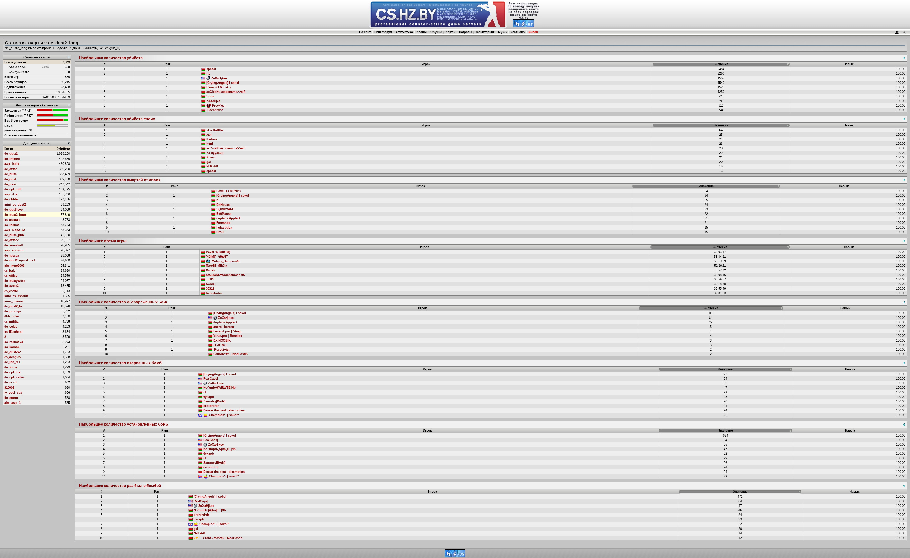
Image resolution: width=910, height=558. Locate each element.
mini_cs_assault (16, 296)
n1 (207, 73)
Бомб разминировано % (18, 128)
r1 (204, 392)
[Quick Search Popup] (904, 32)
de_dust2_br (13, 306)
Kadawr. (211, 139)
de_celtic (10, 326)
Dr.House (222, 205)
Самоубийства (19, 72)
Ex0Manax (223, 214)
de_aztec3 (11, 286)
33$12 (209, 288)
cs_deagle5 (12, 357)
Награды (465, 32)
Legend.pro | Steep (226, 331)
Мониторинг (485, 32)
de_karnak (11, 347)
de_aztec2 (11, 240)
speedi (210, 69)
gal (208, 162)
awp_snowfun (14, 250)
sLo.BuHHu (214, 130)
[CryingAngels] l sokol (222, 83)
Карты (450, 32)
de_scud (10, 382)
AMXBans (517, 32)
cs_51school (13, 331)
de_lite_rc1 (12, 362)
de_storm (11, 398)
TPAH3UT (219, 345)
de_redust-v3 (13, 342)
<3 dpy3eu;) (214, 153)
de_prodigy (12, 311)
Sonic (210, 96)
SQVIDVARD (224, 209)
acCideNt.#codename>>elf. (225, 92)
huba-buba (223, 227)
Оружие (436, 32)
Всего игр (11, 77)
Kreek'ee (217, 105)
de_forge (10, 367)
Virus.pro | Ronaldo (227, 336)
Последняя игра (16, 97)
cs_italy (9, 270)
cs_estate (11, 291)
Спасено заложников (20, 135)
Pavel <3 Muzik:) (218, 87)
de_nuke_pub (14, 235)
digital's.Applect (227, 218)
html (209, 143)
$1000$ (9, 387)
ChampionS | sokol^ (223, 415)
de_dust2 (11, 153)
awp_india (11, 164)
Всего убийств (15, 62)
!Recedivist (214, 110)
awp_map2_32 (14, 230)
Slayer (210, 157)
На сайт (365, 32)
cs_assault (12, 219)
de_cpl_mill (12, 189)
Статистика (404, 32)
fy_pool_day (13, 392)
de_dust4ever (14, 209)
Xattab (210, 270)
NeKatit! (211, 166)
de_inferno (12, 159)
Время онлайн (15, 92)
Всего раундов (15, 82)
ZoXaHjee (212, 101)
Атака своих (17, 67)
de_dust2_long (15, 214)
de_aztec (10, 169)
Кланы (422, 32)
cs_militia (11, 321)
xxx (208, 134)
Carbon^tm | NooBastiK (230, 354)
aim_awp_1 (12, 403)
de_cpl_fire (12, 372)
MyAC (502, 32)
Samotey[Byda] (213, 401)
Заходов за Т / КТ (17, 110)
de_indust (11, 225)
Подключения (15, 87)
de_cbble (11, 199)
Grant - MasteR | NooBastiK (222, 538)
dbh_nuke (11, 316)
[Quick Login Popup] (897, 32)
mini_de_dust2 (15, 204)
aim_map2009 (14, 265)
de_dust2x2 (12, 352)
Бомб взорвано (16, 120)
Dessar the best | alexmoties (223, 410)
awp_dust (11, 194)
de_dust (10, 179)
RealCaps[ (210, 378)
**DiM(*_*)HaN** (216, 256)
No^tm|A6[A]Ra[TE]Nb (219, 387)
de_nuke (10, 174)
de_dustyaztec (14, 281)
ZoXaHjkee (218, 78)
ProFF (220, 232)
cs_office (10, 275)
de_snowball (13, 245)
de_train (10, 184)
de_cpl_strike (14, 377)
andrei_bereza (223, 326)
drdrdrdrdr (210, 406)
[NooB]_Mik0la (216, 265)
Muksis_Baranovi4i (225, 261)
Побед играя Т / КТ (18, 115)
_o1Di (209, 279)
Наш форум (383, 32)
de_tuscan (11, 255)
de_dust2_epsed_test (19, 260)
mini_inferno (13, 301)
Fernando (222, 223)
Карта (8, 148)
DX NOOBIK (221, 340)
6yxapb (208, 397)
